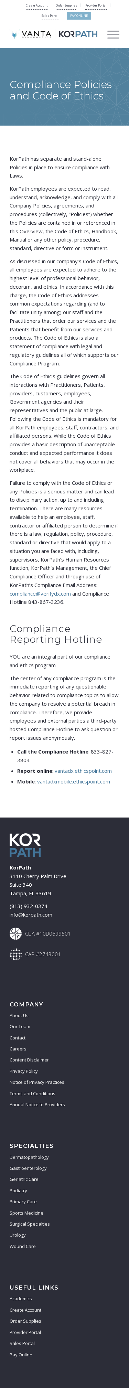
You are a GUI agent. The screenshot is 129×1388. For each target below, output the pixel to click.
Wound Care (23, 1246)
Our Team (20, 1026)
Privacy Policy (24, 1071)
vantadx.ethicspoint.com (83, 770)
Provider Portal (96, 5)
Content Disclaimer (29, 1060)
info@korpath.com (31, 914)
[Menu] (109, 34)
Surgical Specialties (30, 1224)
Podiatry (18, 1190)
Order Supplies (66, 5)
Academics (21, 1298)
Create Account (36, 5)
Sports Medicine (26, 1213)
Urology (18, 1235)
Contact (17, 1038)
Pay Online (79, 16)
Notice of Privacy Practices (37, 1082)
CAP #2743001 (43, 954)
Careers (18, 1049)
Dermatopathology (29, 1157)
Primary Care (23, 1201)
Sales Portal (50, 16)
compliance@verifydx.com (40, 593)
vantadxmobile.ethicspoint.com (73, 781)
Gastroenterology (28, 1168)
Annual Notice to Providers (37, 1104)
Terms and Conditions (32, 1093)
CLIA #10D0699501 (48, 933)
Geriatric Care (24, 1179)
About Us (19, 1015)
